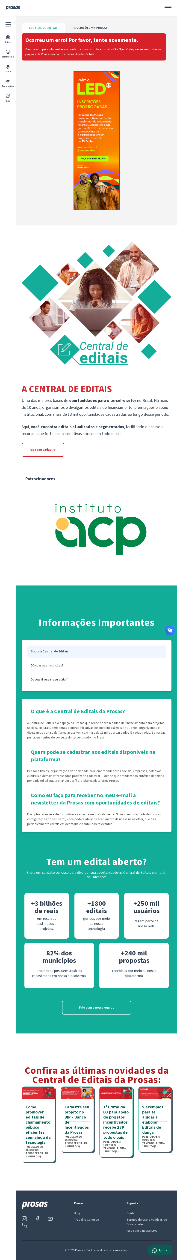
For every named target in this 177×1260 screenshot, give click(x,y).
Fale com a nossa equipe (96, 1007)
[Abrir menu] (168, 7)
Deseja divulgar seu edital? (49, 679)
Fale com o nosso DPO (142, 1230)
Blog (77, 1213)
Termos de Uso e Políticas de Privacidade (147, 1222)
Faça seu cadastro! (43, 449)
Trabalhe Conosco (86, 1219)
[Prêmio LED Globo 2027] (97, 140)
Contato (132, 1213)
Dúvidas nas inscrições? (47, 665)
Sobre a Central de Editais (49, 651)
